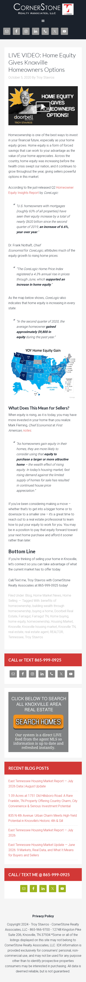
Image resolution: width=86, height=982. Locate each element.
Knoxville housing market (39, 627)
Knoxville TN (67, 627)
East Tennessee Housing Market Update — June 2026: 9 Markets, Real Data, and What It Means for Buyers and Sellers (41, 850)
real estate (15, 632)
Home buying (59, 616)
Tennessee (16, 637)
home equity (17, 621)
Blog (28, 595)
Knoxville (14, 627)
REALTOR (56, 632)
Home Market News (47, 595)
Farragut (25, 616)
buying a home (42, 611)
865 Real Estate (43, 8)
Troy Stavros (34, 637)
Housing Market (62, 621)
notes (27, 430)
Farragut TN (40, 616)
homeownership (38, 621)
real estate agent (37, 632)
